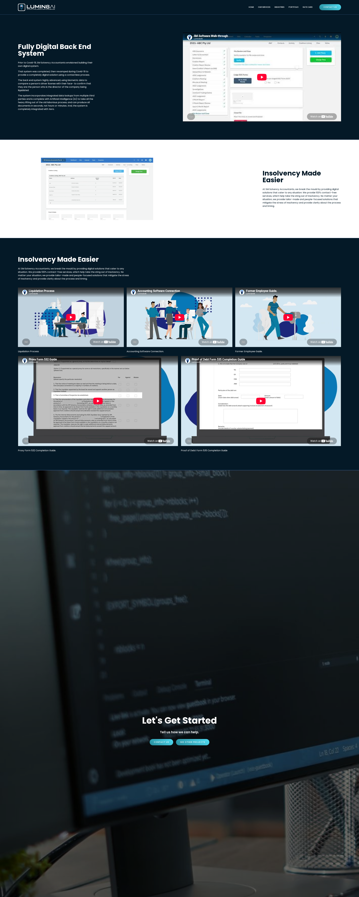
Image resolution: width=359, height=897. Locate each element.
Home (251, 7)
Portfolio (294, 7)
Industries (279, 7)
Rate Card (308, 7)
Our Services (264, 7)
